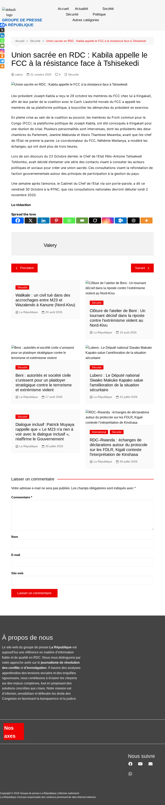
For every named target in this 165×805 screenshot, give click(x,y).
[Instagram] (108, 220)
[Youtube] (140, 764)
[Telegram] (2, 61)
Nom (14, 536)
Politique (99, 14)
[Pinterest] (56, 220)
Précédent (27, 268)
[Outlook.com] (121, 220)
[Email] (82, 220)
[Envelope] (150, 764)
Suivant (140, 268)
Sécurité (72, 14)
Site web (17, 573)
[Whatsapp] (69, 220)
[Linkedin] (43, 220)
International (99, 432)
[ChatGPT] (134, 220)
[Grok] (95, 220)
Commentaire (21, 497)
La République (28, 312)
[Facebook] (18, 220)
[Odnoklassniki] (2, 56)
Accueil (63, 9)
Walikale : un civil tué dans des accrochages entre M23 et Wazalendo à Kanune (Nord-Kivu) (45, 300)
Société (108, 9)
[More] (146, 220)
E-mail (15, 555)
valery (19, 74)
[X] (31, 220)
